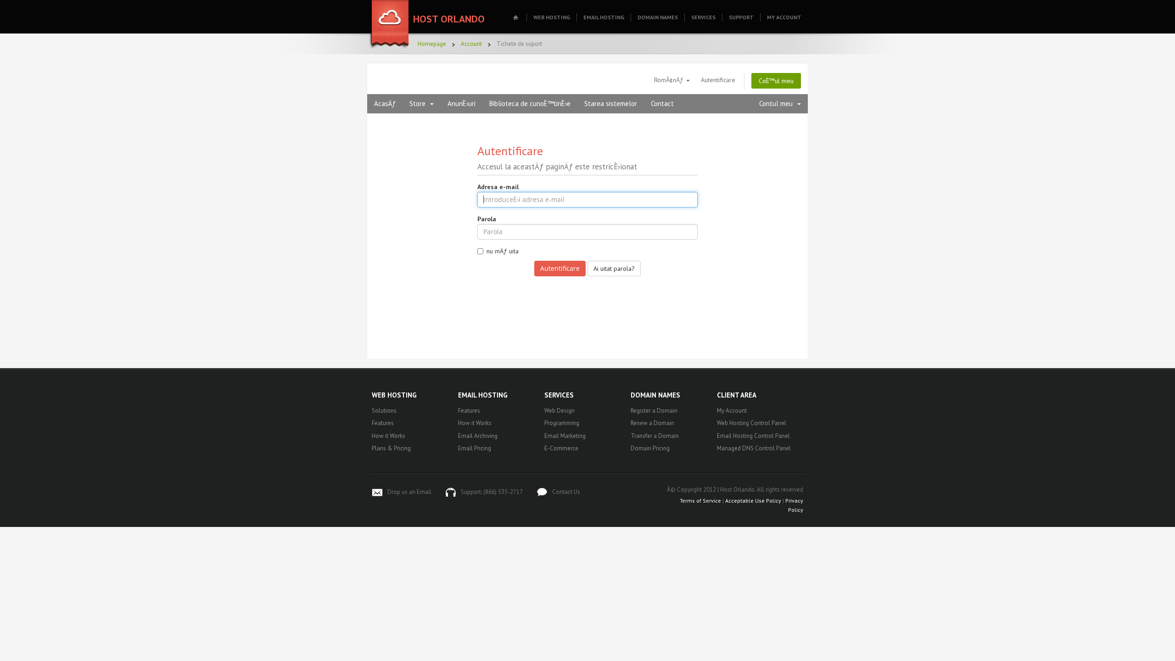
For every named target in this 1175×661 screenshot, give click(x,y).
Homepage (432, 44)
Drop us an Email (409, 492)
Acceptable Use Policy (753, 500)
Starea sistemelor (610, 103)
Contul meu (777, 103)
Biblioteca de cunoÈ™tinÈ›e (530, 103)
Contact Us (566, 492)
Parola (486, 219)
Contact (662, 103)
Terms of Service (700, 500)
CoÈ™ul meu (776, 81)
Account (471, 44)
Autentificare (718, 80)
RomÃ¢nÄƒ (669, 80)
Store (419, 103)
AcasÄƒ (385, 103)
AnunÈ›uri (462, 103)
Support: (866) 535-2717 (492, 492)
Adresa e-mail (498, 187)
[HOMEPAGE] (516, 17)
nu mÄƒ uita (503, 251)
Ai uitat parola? (614, 268)
